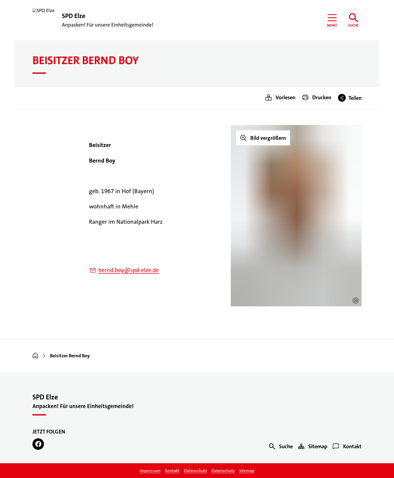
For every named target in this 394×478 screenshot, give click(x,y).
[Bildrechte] (355, 300)
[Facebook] (38, 444)
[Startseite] (35, 355)
